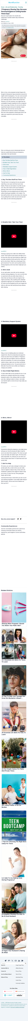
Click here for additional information (17, 1007)
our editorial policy (10, 27)
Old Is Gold (6, 164)
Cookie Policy (18, 980)
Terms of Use (18, 974)
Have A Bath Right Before (9, 168)
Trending (20, 7)
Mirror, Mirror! (6, 171)
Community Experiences (9, 175)
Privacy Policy (18, 971)
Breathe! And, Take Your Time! (11, 162)
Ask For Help (6, 173)
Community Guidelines (20, 983)
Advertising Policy (19, 977)
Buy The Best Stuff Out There (10, 160)
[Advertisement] (14, 76)
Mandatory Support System (10, 166)
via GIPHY (3, 251)
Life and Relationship (11, 7)
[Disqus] (14, 556)
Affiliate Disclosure (19, 968)
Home (2, 7)
